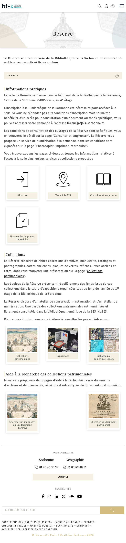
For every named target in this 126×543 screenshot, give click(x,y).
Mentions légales (68, 522)
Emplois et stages (14, 526)
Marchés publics (41, 526)
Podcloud (71, 496)
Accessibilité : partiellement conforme (30, 530)
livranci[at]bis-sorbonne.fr (85, 123)
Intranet (83, 526)
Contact (63, 477)
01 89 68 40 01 (76, 467)
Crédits (89, 522)
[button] (99, 6)
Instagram (49, 496)
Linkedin (56, 496)
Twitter (63, 496)
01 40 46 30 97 (48, 467)
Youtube (79, 496)
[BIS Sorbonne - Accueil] (11, 6)
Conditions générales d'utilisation (27, 522)
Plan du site (65, 526)
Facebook (43, 496)
